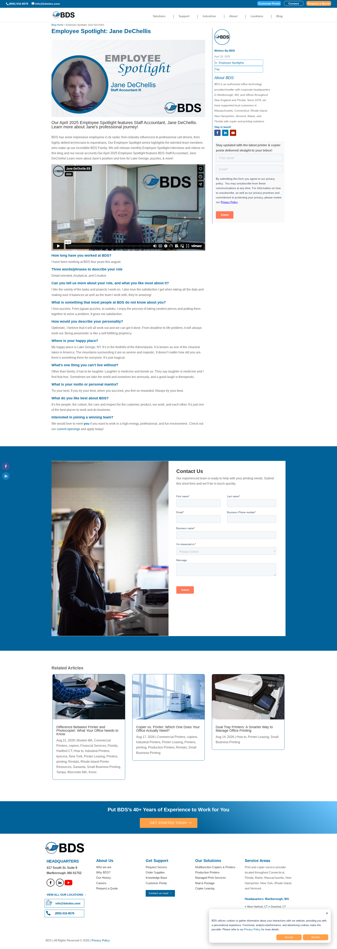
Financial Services (93, 745)
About (233, 16)
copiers (74, 745)
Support (184, 16)
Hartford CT (64, 751)
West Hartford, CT (257, 906)
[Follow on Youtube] (233, 133)
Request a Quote (319, 3)
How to (78, 751)
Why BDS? (103, 872)
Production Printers (161, 747)
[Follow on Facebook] (217, 133)
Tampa (61, 772)
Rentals (73, 761)
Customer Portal (269, 3)
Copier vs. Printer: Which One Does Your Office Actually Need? (168, 728)
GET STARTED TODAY (168, 823)
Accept (289, 937)
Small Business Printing (103, 767)
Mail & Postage (205, 883)
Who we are (103, 867)
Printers (111, 756)
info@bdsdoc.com (67, 903)
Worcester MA (77, 772)
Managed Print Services (210, 877)
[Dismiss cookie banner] (327, 914)
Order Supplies (155, 872)
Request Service (156, 867)
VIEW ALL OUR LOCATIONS (65, 894)
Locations (257, 16)
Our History (103, 877)
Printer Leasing (94, 756)
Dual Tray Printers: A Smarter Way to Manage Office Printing (244, 728)
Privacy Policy (252, 929)
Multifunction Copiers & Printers (215, 867)
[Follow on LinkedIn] (225, 133)
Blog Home (57, 25)
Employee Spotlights (231, 62)
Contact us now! (158, 893)
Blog (279, 16)
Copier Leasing (204, 888)
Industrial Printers (97, 751)
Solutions (159, 16)
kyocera (61, 756)
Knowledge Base (156, 877)
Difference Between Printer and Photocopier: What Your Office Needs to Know (87, 730)
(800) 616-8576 (18, 3)
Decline (315, 937)
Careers (101, 883)
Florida (112, 745)
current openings (68, 429)
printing (61, 761)
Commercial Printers (171, 737)
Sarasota (79, 767)
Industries (209, 16)
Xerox (92, 772)
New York (75, 756)
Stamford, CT (278, 906)
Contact (293, 3)
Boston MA (84, 740)
